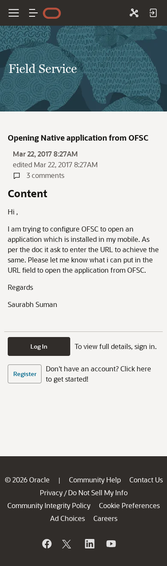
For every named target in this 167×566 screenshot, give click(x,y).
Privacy (51, 492)
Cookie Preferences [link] (129, 505)
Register (24, 374)
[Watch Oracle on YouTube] (110, 544)
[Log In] (152, 13)
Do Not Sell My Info (98, 492)
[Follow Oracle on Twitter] (67, 544)
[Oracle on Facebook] (46, 544)
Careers (105, 518)
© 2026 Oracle (27, 479)
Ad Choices (67, 518)
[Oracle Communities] (134, 13)
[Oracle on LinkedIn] (89, 544)
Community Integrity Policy (48, 505)
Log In (39, 346)
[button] (33, 12)
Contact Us (146, 479)
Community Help (95, 479)
